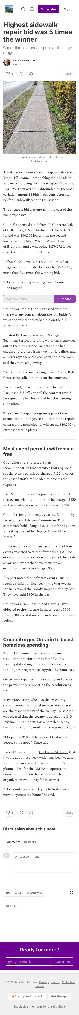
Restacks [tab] (30, 842)
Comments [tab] (13, 842)
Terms (55, 982)
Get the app (59, 996)
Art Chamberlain (24, 60)
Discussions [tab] (34, 892)
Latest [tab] (18, 892)
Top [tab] (8, 892)
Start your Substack (29, 996)
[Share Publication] (32, 9)
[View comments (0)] (21, 74)
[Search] (23, 9)
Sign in (69, 9)
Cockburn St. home (53, 752)
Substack (19, 1006)
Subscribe (48, 9)
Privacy (44, 982)
